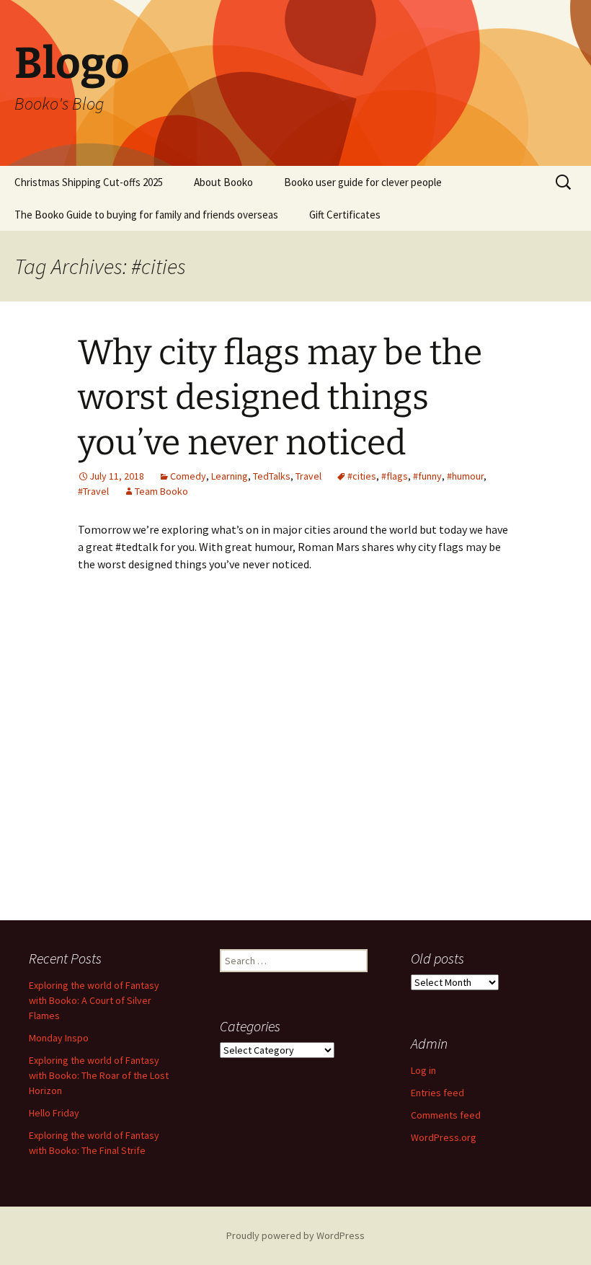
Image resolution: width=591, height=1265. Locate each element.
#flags (394, 476)
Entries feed (437, 1092)
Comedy (188, 476)
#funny (427, 476)
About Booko (223, 182)
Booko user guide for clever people (363, 182)
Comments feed (446, 1114)
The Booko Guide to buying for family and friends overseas (146, 214)
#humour (465, 476)
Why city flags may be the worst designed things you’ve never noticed (280, 398)
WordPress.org (443, 1137)
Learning (229, 476)
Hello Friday (54, 1112)
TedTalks (271, 476)
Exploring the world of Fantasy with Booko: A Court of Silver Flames (94, 1000)
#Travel (93, 491)
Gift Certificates (345, 214)
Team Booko (161, 491)
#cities (361, 476)
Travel (308, 476)
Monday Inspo (59, 1037)
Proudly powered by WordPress (295, 1235)
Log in (423, 1070)
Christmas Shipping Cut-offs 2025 (88, 182)
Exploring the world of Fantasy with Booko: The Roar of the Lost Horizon (99, 1075)
